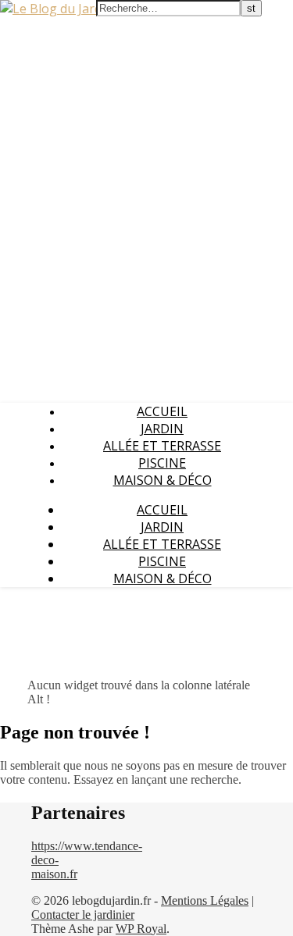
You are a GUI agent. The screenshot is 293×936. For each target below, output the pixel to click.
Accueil (162, 411)
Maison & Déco (162, 480)
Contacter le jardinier (82, 914)
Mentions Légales (204, 900)
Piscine (162, 463)
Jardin (162, 428)
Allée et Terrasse (162, 445)
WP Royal (141, 928)
